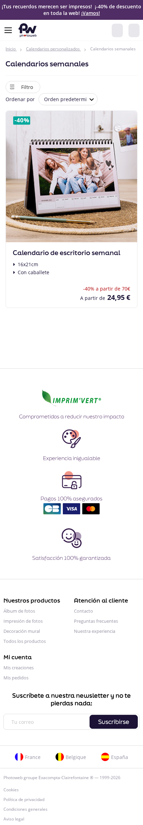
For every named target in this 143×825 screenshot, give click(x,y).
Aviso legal (13, 819)
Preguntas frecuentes (96, 621)
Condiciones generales (25, 809)
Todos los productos (24, 641)
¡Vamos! (90, 13)
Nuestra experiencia (94, 631)
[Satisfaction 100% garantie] (71, 547)
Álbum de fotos (19, 611)
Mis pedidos (15, 678)
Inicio (11, 49)
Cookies (11, 790)
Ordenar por (20, 99)
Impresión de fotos (23, 621)
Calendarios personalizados (53, 49)
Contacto (83, 611)
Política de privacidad (23, 799)
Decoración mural (21, 631)
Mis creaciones (18, 667)
